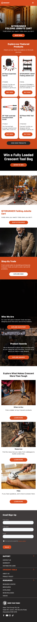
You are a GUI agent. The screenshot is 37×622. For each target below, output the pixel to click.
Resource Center (9, 584)
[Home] (5, 3)
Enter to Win (18, 165)
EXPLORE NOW (18, 274)
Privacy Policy (8, 576)
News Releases (8, 593)
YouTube (6, 615)
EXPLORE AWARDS (18, 357)
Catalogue (6, 590)
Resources (7, 580)
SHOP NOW (18, 35)
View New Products (18, 143)
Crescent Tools (10, 570)
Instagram (9, 615)
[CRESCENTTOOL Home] (11, 604)
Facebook (3, 615)
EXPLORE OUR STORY (18, 327)
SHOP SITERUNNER (18, 222)
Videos (5, 595)
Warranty (6, 563)
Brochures (7, 587)
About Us (6, 573)
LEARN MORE (18, 418)
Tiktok (12, 615)
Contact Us (7, 560)
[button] (10, 92)
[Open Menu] (33, 3)
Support (6, 556)
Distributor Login (9, 566)
